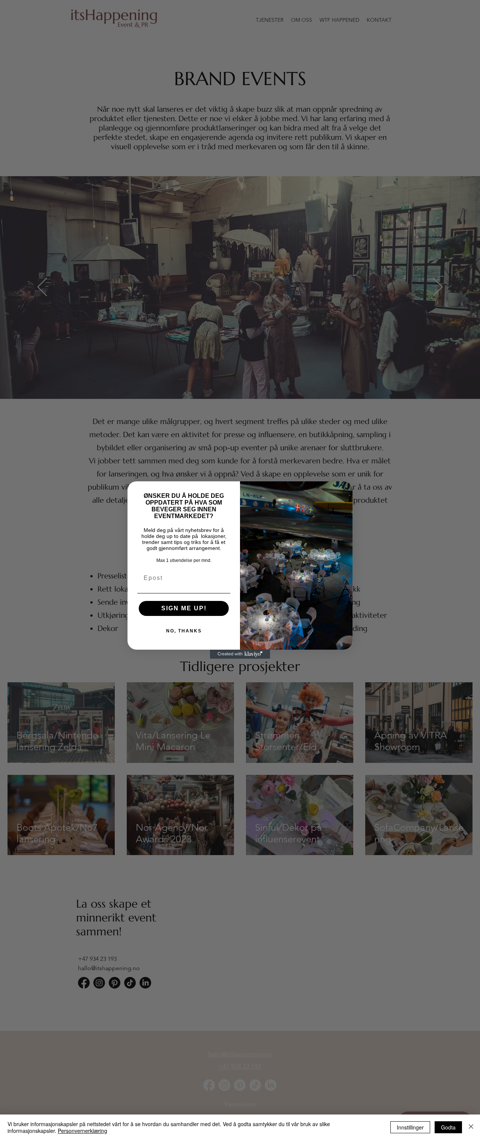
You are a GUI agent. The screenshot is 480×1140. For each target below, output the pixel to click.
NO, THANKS (184, 631)
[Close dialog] (344, 489)
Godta (448, 1127)
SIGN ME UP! (184, 608)
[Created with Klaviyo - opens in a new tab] (240, 654)
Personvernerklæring (82, 1130)
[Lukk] (471, 1127)
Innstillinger (410, 1127)
